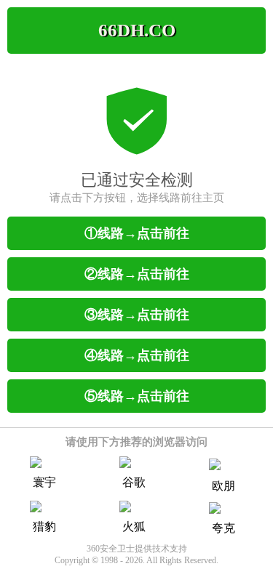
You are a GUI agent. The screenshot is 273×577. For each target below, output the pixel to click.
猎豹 (44, 526)
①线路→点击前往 (136, 233)
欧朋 (223, 486)
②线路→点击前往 (136, 274)
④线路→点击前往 (136, 355)
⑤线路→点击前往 (136, 396)
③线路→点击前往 (136, 314)
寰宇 (44, 482)
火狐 (134, 526)
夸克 (223, 528)
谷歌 (134, 482)
